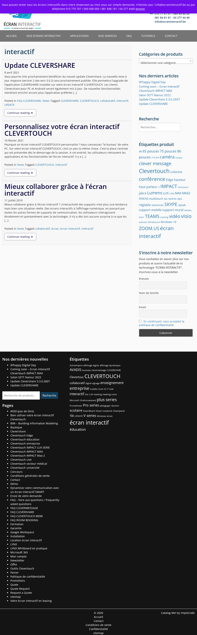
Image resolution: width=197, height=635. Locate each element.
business (86, 370)
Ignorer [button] (140, 9)
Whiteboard (154, 222)
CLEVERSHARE (69, 101)
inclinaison (183, 187)
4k (140, 151)
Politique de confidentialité (27, 576)
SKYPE (170, 204)
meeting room (110, 394)
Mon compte (18, 556)
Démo (14, 484)
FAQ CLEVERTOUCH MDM (26, 516)
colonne (176, 172)
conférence (152, 179)
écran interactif (70, 228)
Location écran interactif (26, 540)
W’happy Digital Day (152, 82)
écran (55, 228)
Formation (16, 524)
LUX (166, 193)
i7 (159, 187)
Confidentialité (98, 629)
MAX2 (186, 193)
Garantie (16, 528)
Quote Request (20, 588)
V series (89, 415)
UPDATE (9, 105)
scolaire (76, 410)
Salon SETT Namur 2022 (155, 95)
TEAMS (152, 216)
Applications (79, 36)
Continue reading (21, 112)
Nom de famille (149, 293)
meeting (98, 394)
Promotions (17, 580)
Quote (14, 584)
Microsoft (74, 400)
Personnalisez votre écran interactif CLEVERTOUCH (61, 130)
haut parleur (148, 187)
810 (157, 157)
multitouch (156, 198)
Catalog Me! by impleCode (178, 613)
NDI (166, 199)
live (86, 394)
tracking (164, 217)
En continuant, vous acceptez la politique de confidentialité (161, 323)
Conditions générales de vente (30, 476)
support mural (172, 210)
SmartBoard (89, 411)
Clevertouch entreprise (25, 443)
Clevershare (18, 431)
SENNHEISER (157, 205)
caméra (167, 157)
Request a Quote (21, 592)
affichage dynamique (110, 365)
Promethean (76, 405)
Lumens (154, 192)
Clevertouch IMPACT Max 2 (27, 455)
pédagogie (105, 405)
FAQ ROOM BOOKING (24, 520)
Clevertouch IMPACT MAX (26, 451)
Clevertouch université (24, 467)
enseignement (112, 382)
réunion (115, 405)
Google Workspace (22, 532)
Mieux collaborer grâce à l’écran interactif (55, 190)
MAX (178, 193)
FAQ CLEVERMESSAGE (24, 508)
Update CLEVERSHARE (39, 65)
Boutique (16, 427)
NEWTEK (172, 199)
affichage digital (91, 365)
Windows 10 (168, 222)
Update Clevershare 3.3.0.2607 (159, 99)
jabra (142, 193)
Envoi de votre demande (26, 496)
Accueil (11, 36)
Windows (101, 416)
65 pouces (151, 151)
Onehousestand (88, 400)
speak (182, 205)
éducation (78, 429)
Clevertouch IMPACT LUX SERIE (30, 447)
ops (179, 198)
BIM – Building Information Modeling (34, 423)
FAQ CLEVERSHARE (29, 101)
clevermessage (99, 370)
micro (143, 198)
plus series (107, 399)
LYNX (171, 193)
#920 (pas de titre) (22, 411)
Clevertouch (154, 171)
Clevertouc (77, 377)
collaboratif (107, 101)
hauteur (180, 179)
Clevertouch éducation (24, 439)
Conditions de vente (98, 625)
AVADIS (75, 369)
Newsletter (17, 560)
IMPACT (168, 186)
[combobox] (166, 61)
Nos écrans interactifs (44, 36)
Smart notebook (104, 411)
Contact (171, 36)
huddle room (96, 389)
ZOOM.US (149, 228)
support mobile (150, 210)
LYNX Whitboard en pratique (28, 548)
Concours (16, 472)
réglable (145, 205)
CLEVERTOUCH (89, 101)
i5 (105, 389)
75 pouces (168, 151)
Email (142, 307)
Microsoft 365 (19, 552)
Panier (14, 572)
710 (153, 157)
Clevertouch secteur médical (28, 463)
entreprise (79, 388)
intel (111, 389)
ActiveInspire (76, 365)
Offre (13, 564)
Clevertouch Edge (21, 435)
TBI (72, 416)
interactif (122, 101)
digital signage (92, 383)
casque (178, 157)
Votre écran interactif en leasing (31, 601)
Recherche (49, 395)
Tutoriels (148, 36)
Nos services (107, 36)
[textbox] (166, 63)
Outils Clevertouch (22, 568)
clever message (155, 163)
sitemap (15, 597)
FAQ (129, 36)
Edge (169, 179)
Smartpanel (119, 411)
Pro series (91, 405)
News (46, 101)
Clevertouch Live (21, 459)
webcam (143, 222)
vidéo (174, 216)
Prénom (144, 279)
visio (186, 216)
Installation (17, 536)
